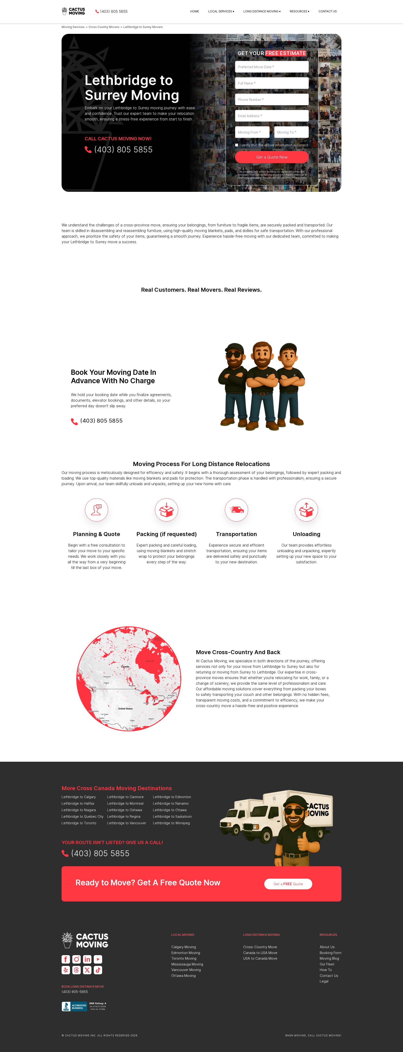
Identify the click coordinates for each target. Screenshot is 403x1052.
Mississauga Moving (187, 964)
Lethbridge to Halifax (78, 803)
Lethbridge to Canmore (125, 797)
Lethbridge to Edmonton (172, 797)
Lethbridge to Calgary (79, 797)
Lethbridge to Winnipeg (171, 823)
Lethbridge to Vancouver (126, 823)
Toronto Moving (183, 958)
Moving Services (73, 27)
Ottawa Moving (183, 975)
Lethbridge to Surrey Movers (143, 27)
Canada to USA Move (260, 952)
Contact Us (328, 11)
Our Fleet (327, 964)
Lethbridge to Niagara (79, 810)
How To (326, 970)
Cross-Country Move (260, 947)
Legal (324, 981)
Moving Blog (329, 958)
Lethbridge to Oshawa (124, 810)
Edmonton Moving (185, 952)
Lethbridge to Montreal (125, 803)
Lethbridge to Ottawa (170, 810)
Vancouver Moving (186, 970)
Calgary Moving (183, 947)
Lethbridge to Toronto (79, 823)
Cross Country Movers (104, 27)
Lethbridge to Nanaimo (171, 803)
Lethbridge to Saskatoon (172, 816)
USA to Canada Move (260, 958)
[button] (221, 11)
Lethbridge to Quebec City (83, 816)
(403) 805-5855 (75, 991)
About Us (327, 947)
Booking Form (330, 952)
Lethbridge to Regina (123, 816)
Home (194, 11)
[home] (74, 11)
